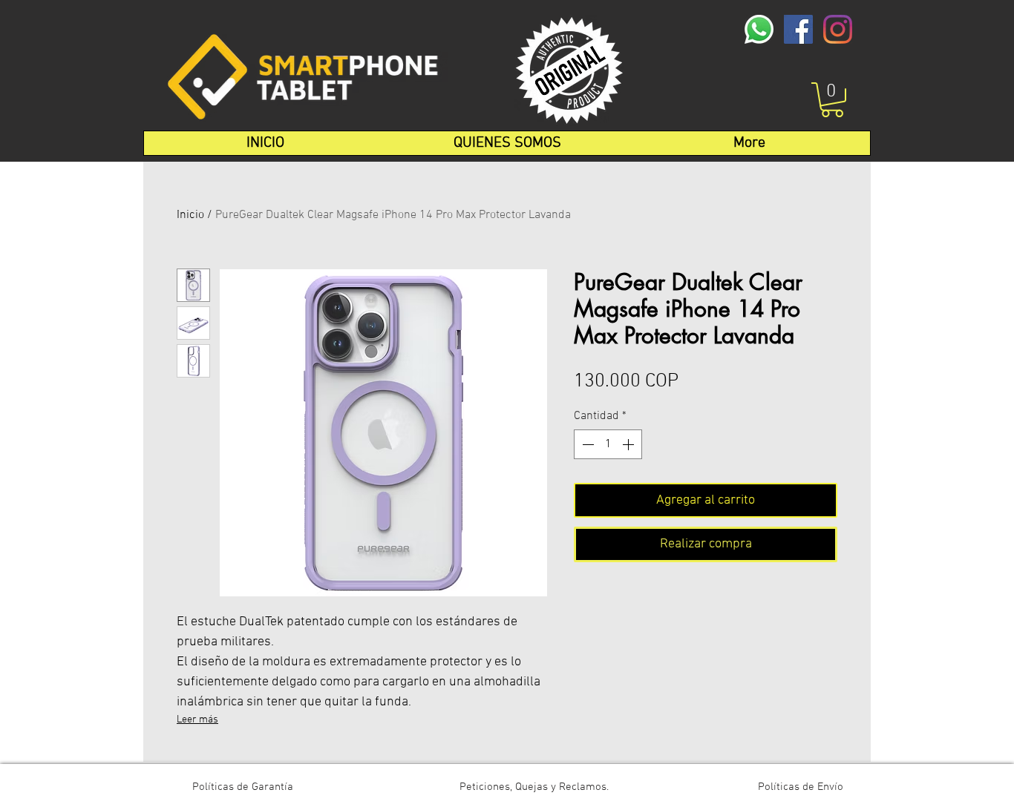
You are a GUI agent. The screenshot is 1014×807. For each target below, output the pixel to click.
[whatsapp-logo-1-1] (759, 29)
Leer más (197, 720)
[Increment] (629, 444)
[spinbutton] (608, 444)
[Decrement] (586, 444)
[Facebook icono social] (798, 29)
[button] (832, 99)
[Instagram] (837, 29)
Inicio (190, 215)
